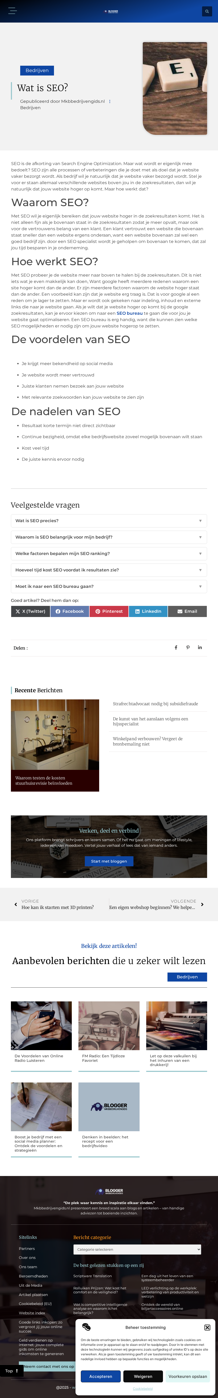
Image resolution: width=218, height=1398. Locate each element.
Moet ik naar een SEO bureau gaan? (109, 586)
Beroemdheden (33, 1276)
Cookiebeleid (143, 1389)
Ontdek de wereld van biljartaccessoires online (162, 1306)
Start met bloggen (109, 861)
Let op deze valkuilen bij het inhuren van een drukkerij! (173, 1060)
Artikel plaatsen (33, 1295)
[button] (207, 1327)
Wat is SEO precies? (109, 520)
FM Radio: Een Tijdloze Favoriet (103, 1058)
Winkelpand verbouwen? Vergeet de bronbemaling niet (148, 741)
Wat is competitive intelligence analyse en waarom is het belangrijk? (100, 1308)
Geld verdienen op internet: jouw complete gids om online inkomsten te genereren (41, 1347)
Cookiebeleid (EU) (35, 1304)
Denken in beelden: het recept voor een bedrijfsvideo (105, 1141)
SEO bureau (130, 313)
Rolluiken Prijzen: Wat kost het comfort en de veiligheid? (99, 1290)
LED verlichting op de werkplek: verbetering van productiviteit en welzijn (170, 1292)
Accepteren (100, 1376)
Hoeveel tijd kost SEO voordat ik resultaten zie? (109, 569)
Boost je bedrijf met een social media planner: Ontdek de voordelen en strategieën (38, 1144)
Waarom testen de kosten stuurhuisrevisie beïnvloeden (44, 780)
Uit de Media (30, 1285)
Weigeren (143, 1376)
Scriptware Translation (92, 1276)
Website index (32, 1313)
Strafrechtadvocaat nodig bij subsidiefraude (155, 703)
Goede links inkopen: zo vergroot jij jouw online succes (40, 1326)
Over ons (27, 1257)
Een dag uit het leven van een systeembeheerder (167, 1278)
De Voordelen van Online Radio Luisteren (39, 1058)
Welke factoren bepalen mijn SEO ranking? (109, 553)
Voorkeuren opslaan (188, 1376)
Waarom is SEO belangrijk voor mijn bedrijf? (109, 537)
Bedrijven (37, 70)
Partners (27, 1248)
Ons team (28, 1267)
